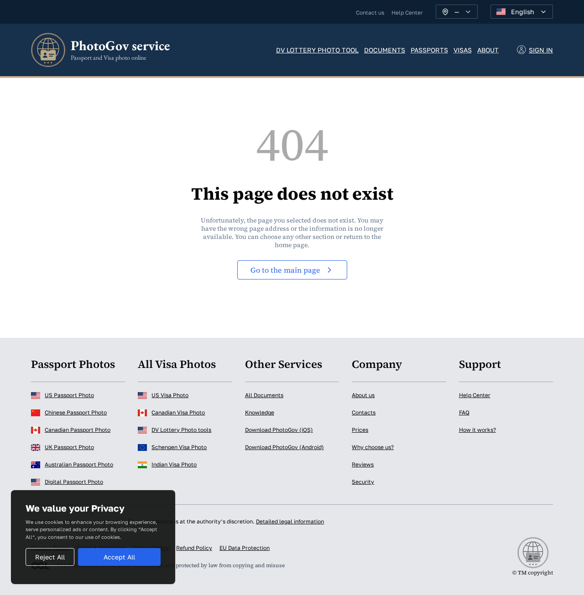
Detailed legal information (290, 521)
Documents (384, 50)
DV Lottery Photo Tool (317, 50)
